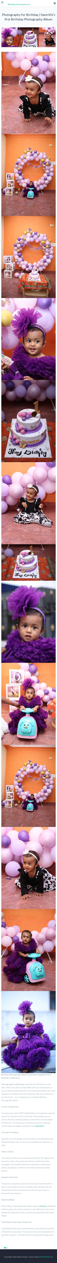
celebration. (39, 1126)
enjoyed (42, 1206)
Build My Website (45, 1257)
